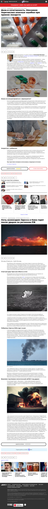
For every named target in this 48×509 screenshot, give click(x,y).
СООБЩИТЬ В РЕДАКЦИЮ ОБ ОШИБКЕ (13, 487)
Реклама (9, 484)
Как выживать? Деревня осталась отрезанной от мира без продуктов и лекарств (14, 186)
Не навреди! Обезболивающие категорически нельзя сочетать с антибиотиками (25, 139)
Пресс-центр (41, 484)
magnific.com (3, 255)
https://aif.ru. (22, 499)
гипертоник (21, 61)
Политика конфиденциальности (12, 501)
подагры (32, 63)
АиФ (6, 49)
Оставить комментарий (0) (38, 168)
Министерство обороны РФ (14, 312)
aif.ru (23, 277)
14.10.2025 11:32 (3, 8)
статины (40, 63)
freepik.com (11, 413)
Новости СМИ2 (24, 214)
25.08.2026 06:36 (4, 218)
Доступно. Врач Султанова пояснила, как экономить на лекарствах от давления (25, 90)
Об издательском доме (16, 484)
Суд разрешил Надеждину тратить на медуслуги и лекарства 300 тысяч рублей (13, 182)
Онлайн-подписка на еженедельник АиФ (29, 484)
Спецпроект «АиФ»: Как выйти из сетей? (24, 5)
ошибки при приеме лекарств (30, 56)
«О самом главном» (11, 164)
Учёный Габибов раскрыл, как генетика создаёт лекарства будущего (36, 182)
